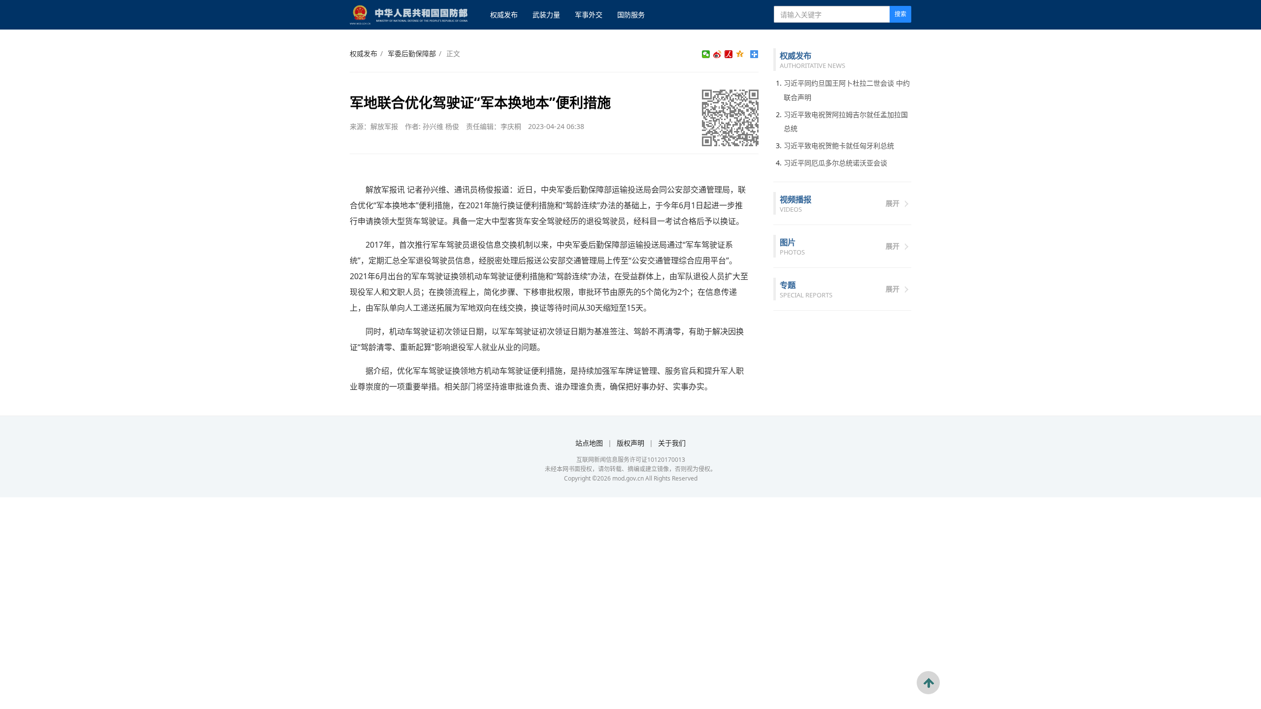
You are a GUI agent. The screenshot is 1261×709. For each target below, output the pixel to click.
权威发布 (504, 14)
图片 (788, 242)
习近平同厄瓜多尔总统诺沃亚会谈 (835, 162)
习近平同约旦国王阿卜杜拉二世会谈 (839, 83)
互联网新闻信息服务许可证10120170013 (630, 459)
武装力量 (546, 14)
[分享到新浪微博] (717, 54)
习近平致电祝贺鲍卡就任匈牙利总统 (839, 145)
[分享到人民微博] (729, 54)
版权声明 (630, 443)
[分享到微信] (706, 54)
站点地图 (589, 443)
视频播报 (795, 199)
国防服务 (631, 14)
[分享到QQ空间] (740, 54)
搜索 (900, 14)
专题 (788, 284)
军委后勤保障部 (412, 53)
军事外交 (588, 14)
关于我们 (672, 443)
